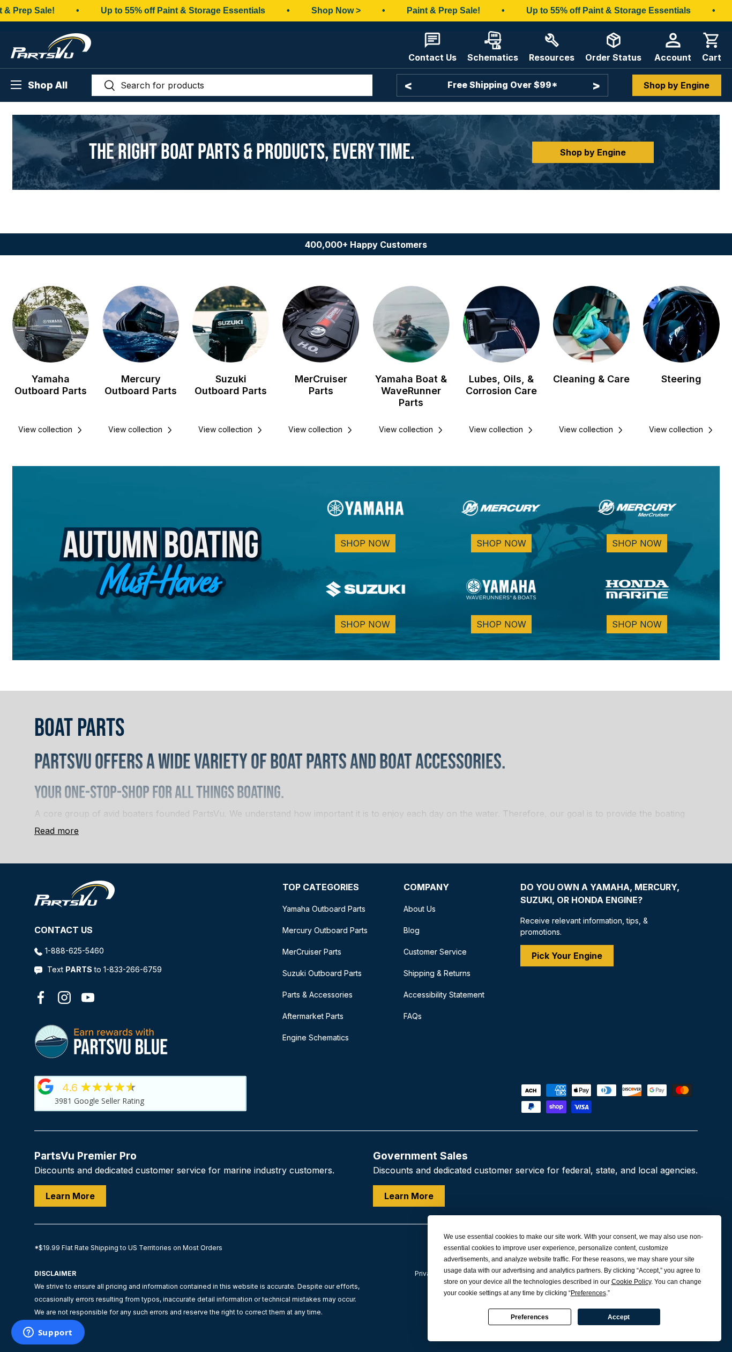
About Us (420, 908)
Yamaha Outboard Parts (50, 384)
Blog (412, 930)
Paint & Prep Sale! (443, 10)
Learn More (70, 1196)
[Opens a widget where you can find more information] (48, 1333)
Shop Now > (336, 10)
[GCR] (45, 1086)
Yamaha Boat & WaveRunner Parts (411, 390)
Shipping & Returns (437, 973)
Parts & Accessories (317, 994)
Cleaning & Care (591, 379)
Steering (681, 379)
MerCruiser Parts (321, 384)
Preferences (530, 1317)
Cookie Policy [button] (631, 1281)
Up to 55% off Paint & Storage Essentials (183, 10)
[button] (711, 47)
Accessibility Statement (444, 994)
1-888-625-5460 (74, 950)
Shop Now (365, 543)
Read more (56, 830)
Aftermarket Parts (312, 1016)
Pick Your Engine (567, 955)
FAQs (413, 1016)
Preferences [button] (588, 1293)
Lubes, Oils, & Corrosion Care (501, 384)
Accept (619, 1317)
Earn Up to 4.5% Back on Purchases (502, 84)
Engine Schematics (315, 1037)
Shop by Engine (676, 85)
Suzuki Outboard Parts (231, 384)
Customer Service (435, 951)
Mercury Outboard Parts (140, 384)
